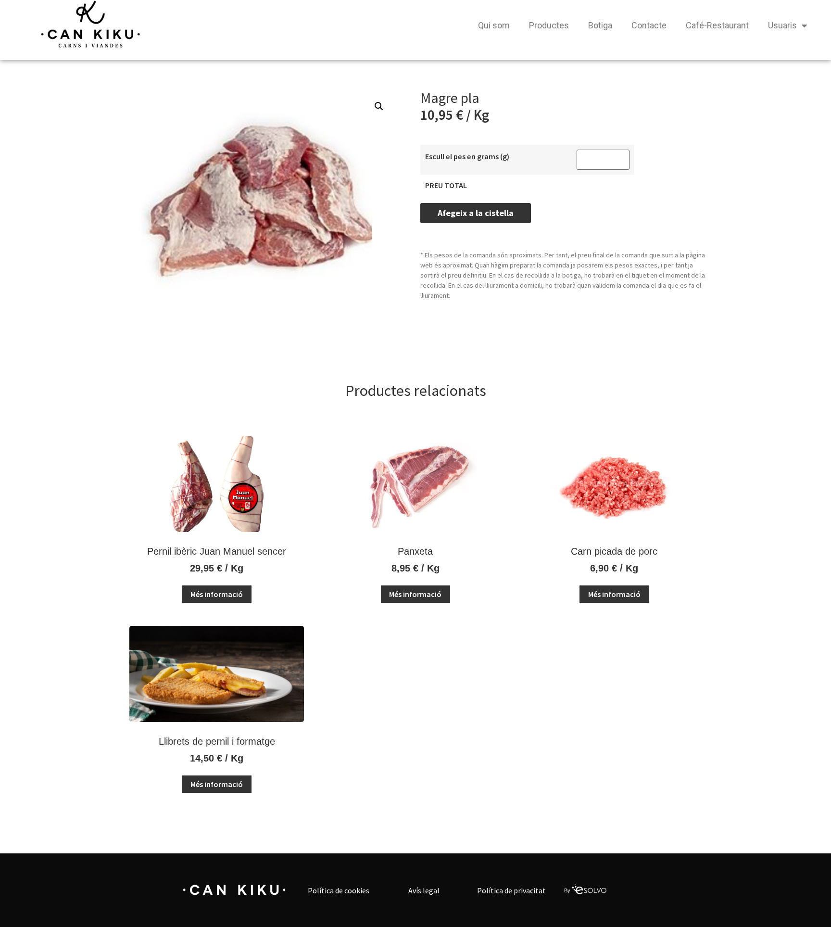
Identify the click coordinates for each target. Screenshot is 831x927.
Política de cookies (338, 890)
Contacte (649, 25)
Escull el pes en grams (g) (467, 156)
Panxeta (415, 551)
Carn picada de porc (614, 551)
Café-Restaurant (717, 25)
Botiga (600, 25)
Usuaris (782, 25)
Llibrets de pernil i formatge (217, 741)
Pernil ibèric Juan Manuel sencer (216, 551)
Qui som (494, 25)
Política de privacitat (511, 890)
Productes (549, 25)
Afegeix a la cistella (476, 212)
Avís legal (424, 890)
